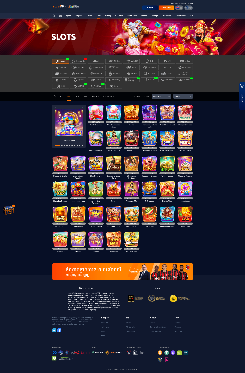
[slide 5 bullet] (69, 145)
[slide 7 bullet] (74, 145)
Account (177, 323)
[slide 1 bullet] (57, 145)
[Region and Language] (179, 7)
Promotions (130, 331)
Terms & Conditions (158, 327)
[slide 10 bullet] (82, 145)
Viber (103, 336)
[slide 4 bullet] (67, 145)
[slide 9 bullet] (79, 145)
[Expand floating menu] (8, 209)
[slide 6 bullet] (72, 145)
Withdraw (178, 331)
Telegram (105, 327)
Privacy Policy (155, 331)
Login (150, 8)
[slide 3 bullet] (64, 145)
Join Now (166, 8)
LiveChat (104, 323)
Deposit (177, 327)
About (152, 323)
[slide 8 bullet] (77, 145)
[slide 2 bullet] (62, 145)
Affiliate (128, 323)
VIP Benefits (130, 327)
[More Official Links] (188, 7)
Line (103, 331)
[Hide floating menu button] (13, 206)
